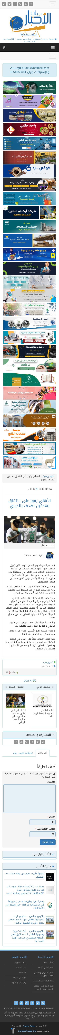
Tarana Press (29, 1026)
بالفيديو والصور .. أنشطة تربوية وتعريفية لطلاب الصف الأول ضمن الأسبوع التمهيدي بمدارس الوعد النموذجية (27, 936)
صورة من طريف (19, 977)
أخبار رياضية (48, 476)
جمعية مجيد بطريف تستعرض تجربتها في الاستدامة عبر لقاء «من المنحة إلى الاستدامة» (25, 904)
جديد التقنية (21, 967)
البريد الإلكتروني (45, 829)
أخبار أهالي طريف (45, 967)
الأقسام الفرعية (19, 957)
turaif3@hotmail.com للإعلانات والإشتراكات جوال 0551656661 (29, 70)
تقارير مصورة (20, 962)
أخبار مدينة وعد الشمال (43, 981)
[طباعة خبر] (43, 545)
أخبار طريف (48, 962)
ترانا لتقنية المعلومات (27, 1031)
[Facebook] (15, 4)
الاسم (52, 816)
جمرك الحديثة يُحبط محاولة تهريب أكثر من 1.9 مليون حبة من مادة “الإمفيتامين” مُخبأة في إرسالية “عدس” (25, 889)
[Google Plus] (20, 4)
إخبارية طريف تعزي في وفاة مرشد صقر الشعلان (24, 875)
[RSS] (4, 4)
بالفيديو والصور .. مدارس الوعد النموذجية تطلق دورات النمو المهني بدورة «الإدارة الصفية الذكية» (26, 919)
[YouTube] (26, 4)
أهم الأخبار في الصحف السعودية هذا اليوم (43, 987)
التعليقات (42, 753)
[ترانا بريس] (13, 1031)
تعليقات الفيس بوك (23, 753)
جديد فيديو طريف (18, 982)
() (7, 672)
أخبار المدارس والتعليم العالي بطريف (43, 974)
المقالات (22, 972)
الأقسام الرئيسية (46, 957)
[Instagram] (31, 4)
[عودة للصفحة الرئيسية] (29, 23)
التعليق (51, 782)
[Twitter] (10, 4)
